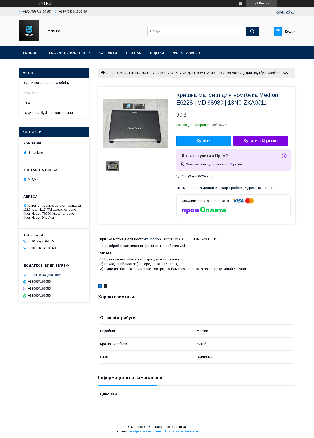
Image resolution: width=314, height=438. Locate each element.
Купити (204, 141)
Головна (31, 53)
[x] (105, 287)
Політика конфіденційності (183, 431)
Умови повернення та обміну (47, 83)
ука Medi (150, 239)
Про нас (133, 53)
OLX (27, 103)
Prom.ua (180, 427)
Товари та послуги (66, 53)
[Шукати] (252, 31)
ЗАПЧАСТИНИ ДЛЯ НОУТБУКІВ (141, 73)
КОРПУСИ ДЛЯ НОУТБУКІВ (192, 73)
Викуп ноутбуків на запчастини (48, 113)
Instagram (31, 93)
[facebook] (100, 287)
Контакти (108, 53)
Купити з (252, 141)
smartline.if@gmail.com (45, 274)
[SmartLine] (29, 40)
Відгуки (157, 53)
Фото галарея (186, 53)
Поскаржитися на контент (145, 431)
